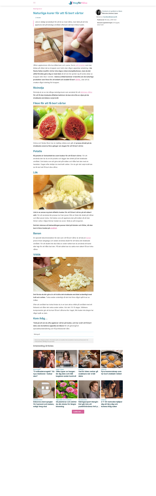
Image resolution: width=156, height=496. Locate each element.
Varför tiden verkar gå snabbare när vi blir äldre (88, 373)
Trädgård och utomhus (63, 400)
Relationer (36, 369)
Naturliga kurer (37, 8)
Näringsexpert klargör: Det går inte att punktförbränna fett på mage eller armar (88, 404)
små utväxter (80, 65)
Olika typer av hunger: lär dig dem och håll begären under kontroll (66, 373)
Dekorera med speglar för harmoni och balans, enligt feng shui (43, 404)
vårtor (77, 80)
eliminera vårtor (86, 92)
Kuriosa (81, 369)
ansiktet (53, 228)
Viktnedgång (82, 400)
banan (88, 238)
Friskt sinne (60, 369)
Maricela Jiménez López (110, 13)
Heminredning (37, 400)
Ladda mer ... (78, 412)
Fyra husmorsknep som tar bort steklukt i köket (111, 372)
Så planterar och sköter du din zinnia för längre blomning (66, 404)
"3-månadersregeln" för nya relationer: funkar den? (44, 373)
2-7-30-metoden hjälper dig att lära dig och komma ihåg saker (111, 404)
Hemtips (103, 369)
